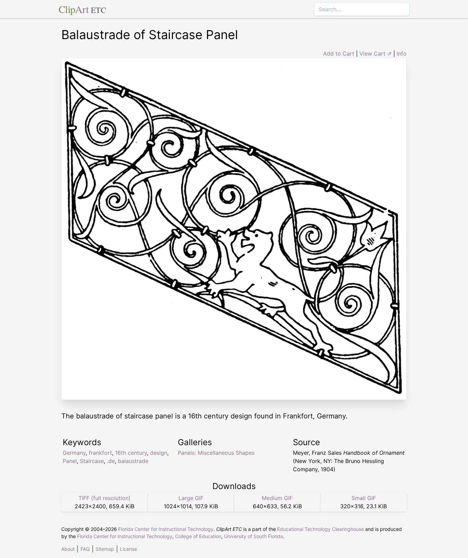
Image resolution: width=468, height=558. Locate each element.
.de (111, 461)
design (158, 452)
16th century (131, 452)
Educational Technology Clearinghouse (320, 529)
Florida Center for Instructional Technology (165, 529)
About (68, 549)
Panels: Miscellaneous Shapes (216, 452)
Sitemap (105, 549)
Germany (74, 452)
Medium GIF (277, 498)
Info (402, 53)
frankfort (100, 452)
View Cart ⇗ (375, 53)
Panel (70, 461)
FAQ (85, 549)
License (128, 549)
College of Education (198, 536)
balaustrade (133, 461)
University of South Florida (253, 536)
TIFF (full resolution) (104, 498)
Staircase (92, 461)
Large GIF (191, 498)
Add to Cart (338, 53)
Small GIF (364, 498)
